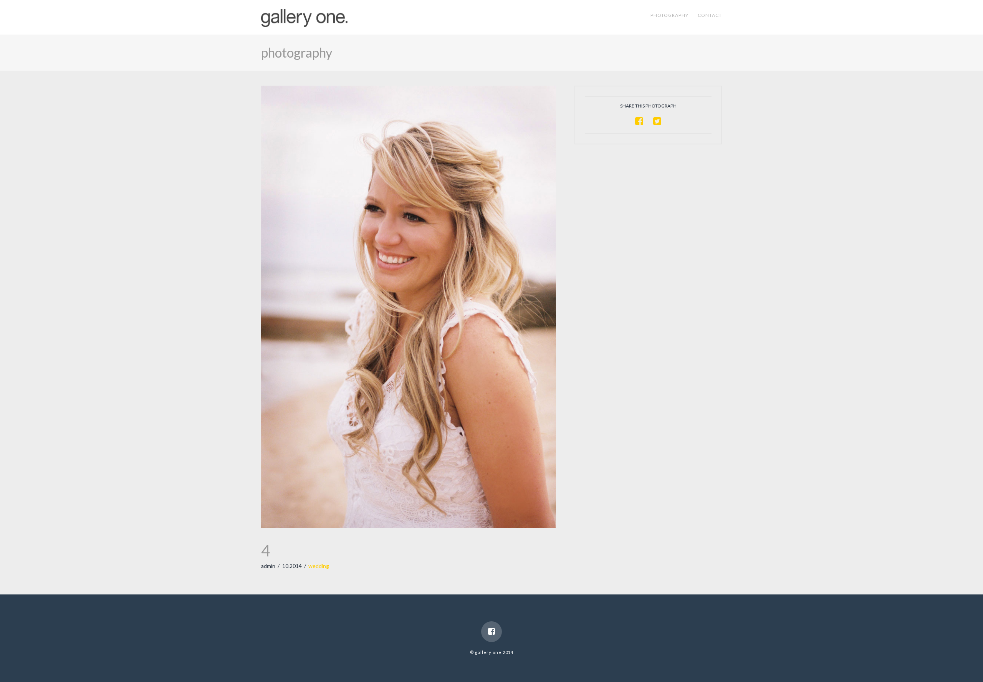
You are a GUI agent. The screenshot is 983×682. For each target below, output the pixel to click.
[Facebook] (491, 631)
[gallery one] (304, 16)
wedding (318, 566)
